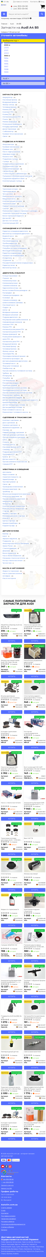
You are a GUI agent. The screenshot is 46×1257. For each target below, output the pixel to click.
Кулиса (5, 457)
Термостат (7, 238)
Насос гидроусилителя (12, 152)
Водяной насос (8, 236)
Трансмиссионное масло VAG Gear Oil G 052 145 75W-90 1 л (11, 1088)
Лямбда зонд (8, 368)
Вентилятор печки (10, 268)
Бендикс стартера (10, 513)
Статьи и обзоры (7, 1227)
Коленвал (6, 298)
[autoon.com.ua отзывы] (9, 1172)
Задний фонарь (8, 479)
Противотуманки (9, 482)
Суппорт (6, 208)
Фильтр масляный (31, 874)
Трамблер (7, 491)
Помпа (5, 119)
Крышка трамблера (10, 523)
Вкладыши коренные (11, 312)
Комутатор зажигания (11, 496)
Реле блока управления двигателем (33, 661)
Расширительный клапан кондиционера (18, 263)
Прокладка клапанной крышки (14, 356)
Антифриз (6, 576)
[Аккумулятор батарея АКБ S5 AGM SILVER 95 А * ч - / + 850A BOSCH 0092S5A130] (11, 971)
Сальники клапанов (10, 285)
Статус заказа (6, 1208)
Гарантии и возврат (8, 1219)
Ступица (6, 161)
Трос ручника (8, 194)
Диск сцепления (9, 423)
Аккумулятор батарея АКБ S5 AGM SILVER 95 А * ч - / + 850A (11, 981)
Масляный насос (9, 305)
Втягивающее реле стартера (14, 516)
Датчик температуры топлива (14, 405)
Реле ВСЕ (6, 518)
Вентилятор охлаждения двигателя (16, 233)
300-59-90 (20, 6)
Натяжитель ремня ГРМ (12, 117)
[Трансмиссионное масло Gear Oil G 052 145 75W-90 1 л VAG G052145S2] (11, 1078)
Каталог (4, 1230)
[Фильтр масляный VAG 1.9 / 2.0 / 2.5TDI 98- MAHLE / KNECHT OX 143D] (34, 1114)
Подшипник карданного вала (14, 178)
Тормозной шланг (9, 203)
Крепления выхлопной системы (15, 388)
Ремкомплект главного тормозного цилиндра (20, 211)
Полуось (6, 442)
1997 (6, 66)
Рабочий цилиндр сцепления (14, 435)
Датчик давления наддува (12, 397)
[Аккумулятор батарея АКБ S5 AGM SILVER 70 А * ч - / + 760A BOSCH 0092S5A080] (34, 794)
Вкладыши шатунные (11, 315)
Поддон (6, 307)
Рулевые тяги (8, 149)
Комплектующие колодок (12, 201)
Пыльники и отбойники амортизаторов (17, 176)
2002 (6, 53)
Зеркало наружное (10, 538)
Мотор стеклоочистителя (13, 560)
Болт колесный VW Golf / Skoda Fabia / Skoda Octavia (34, 768)
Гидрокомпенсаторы (11, 288)
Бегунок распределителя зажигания (17, 494)
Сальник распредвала (11, 295)
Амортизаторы (8, 144)
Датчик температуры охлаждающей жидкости (20, 400)
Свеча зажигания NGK (32, 1052)
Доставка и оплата (20, 2)
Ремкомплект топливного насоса (15, 412)
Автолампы (7, 472)
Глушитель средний (10, 385)
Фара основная (9, 474)
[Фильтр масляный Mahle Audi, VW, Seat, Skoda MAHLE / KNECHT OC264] (11, 651)
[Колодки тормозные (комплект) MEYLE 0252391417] (11, 1114)
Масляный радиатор (11, 241)
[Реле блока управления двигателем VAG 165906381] (34, 651)
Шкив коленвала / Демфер (13, 302)
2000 (6, 47)
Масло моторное (9, 578)
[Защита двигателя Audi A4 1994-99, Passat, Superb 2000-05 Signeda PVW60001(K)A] (34, 1078)
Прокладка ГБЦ (9, 354)
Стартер (6, 511)
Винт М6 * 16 (28, 838)
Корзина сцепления (10, 425)
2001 (6, 50)
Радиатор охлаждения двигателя (15, 231)
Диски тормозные (10, 129)
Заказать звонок (7, 1185)
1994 (6, 58)
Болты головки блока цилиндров (15, 290)
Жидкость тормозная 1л (10, 909)
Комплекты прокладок (11, 358)
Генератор (7, 504)
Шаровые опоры (9, 154)
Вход (42, 2)
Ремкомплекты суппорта (12, 196)
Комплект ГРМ (8, 112)
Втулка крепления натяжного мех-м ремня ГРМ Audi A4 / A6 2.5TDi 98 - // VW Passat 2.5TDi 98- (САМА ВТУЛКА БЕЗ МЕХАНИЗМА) (11, 697)
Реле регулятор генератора (14, 508)
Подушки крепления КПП (12, 452)
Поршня (6, 278)
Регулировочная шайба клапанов (15, 319)
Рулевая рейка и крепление (13, 164)
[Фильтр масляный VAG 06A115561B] (34, 865)
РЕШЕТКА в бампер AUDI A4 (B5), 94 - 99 (11, 625)
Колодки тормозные (10, 126)
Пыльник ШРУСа (9, 444)
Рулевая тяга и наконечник (13, 134)
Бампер (6, 534)
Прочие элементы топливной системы (17, 371)
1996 (6, 64)
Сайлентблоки (8, 171)
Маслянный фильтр (10, 100)
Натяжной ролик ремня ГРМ (13, 329)
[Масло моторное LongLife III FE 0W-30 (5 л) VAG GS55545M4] (34, 616)
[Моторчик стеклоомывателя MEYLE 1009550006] (34, 722)
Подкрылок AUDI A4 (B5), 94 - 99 (11, 1017)
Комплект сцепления (11, 420)
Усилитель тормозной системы (15, 213)
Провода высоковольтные (13, 487)
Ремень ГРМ (7, 109)
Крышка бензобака (10, 402)
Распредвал (7, 293)
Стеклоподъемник (10, 548)
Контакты (34, 2)
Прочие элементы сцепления (14, 437)
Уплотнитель (6, 874)
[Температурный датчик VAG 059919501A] (11, 1043)
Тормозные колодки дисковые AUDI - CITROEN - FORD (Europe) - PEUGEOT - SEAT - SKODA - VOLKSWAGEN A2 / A (11, 839)
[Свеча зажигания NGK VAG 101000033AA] (34, 1043)
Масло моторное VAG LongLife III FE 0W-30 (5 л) (33, 625)
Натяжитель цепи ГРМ (11, 341)
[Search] (42, 14)
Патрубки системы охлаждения (15, 248)
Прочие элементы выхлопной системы (18, 393)
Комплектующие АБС (11, 223)
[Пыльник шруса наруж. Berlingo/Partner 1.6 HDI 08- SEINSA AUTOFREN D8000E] (34, 936)
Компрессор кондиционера (13, 255)
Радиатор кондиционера (12, 253)
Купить (11, 641)
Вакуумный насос (9, 199)
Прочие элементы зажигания (14, 499)
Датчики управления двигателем (15, 361)
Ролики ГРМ (7, 114)
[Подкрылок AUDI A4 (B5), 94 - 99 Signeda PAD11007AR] (11, 1007)
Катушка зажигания (10, 489)
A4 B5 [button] (6, 83)
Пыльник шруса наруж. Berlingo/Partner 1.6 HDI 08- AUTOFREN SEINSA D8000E (34, 945)
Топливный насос (9, 363)
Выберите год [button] (10, 41)
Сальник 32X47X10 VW (9, 945)
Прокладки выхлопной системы (15, 390)
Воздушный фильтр (10, 102)
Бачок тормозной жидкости (13, 216)
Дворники (6, 551)
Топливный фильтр (10, 107)
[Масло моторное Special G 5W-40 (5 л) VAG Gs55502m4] (12, 758)
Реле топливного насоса (12, 410)
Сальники (6, 449)
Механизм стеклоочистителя (14, 558)
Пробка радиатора (10, 243)
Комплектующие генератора (14, 506)
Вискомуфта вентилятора (13, 251)
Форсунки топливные (11, 366)
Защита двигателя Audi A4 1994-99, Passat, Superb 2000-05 (34, 1088)
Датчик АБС (7, 218)
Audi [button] (5, 78)
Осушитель (7, 260)
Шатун (5, 310)
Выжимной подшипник (11, 427)
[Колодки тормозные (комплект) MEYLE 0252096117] (11, 722)
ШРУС (5, 440)
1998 (6, 69)
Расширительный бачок (12, 246)
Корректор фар (9, 525)
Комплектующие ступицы (12, 181)
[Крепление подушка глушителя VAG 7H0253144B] (35, 900)
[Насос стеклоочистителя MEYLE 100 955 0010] (11, 794)
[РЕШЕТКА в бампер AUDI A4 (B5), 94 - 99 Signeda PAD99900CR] (12, 616)
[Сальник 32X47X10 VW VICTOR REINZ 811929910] (11, 936)
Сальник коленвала (10, 300)
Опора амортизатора (11, 169)
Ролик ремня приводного (12, 124)
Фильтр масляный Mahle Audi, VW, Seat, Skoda (10, 661)
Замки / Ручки (8, 546)
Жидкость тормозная (11, 571)
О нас (3, 1210)
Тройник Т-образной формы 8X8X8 (34, 981)
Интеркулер (7, 375)
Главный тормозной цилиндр (14, 206)
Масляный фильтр (10, 346)
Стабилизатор (8, 131)
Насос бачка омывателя (12, 555)
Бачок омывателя (9, 553)
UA (4, 2)
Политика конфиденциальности (13, 1224)
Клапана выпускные (10, 283)
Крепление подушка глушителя (31, 910)
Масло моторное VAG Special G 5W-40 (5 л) (9, 768)
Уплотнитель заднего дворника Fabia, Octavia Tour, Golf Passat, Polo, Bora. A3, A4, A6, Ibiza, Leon (34, 697)
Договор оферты (7, 1221)
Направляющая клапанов (12, 322)
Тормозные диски (9, 191)
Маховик (6, 430)
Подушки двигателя (10, 317)
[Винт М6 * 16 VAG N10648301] (34, 829)
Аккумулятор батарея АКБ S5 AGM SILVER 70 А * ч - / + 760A (34, 803)
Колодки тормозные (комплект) (9, 732)
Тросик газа (7, 563)
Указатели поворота (11, 477)
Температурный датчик (10, 1052)
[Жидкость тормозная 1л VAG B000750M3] (11, 900)
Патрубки (6, 378)
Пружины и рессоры (11, 166)
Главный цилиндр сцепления (13, 432)
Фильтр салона (8, 104)
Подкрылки (7, 541)
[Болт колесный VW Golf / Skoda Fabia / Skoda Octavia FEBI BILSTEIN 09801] (34, 758)
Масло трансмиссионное (12, 573)
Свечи (5, 136)
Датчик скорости (9, 459)
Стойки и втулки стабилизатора (15, 173)
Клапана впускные (10, 281)
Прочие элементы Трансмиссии (15, 462)
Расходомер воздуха (11, 383)
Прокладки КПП (9, 454)
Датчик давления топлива (12, 407)
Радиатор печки (9, 265)
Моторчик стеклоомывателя (31, 732)
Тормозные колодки (10, 189)
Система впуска (9, 380)
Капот (5, 536)
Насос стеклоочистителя (11, 803)
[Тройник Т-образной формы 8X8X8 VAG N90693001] (34, 971)
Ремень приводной (10, 122)
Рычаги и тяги (8, 156)
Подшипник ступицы (10, 159)
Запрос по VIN (6, 1188)
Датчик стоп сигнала (11, 221)
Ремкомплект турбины (11, 395)
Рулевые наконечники (11, 147)
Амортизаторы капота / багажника (16, 543)
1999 (6, 72)
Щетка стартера (9, 521)
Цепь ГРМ (6, 339)
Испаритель (7, 258)
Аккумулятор (8, 97)
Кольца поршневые (10, 276)
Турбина (6, 373)
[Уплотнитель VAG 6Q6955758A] (11, 865)
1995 (6, 61)
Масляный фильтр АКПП (12, 447)
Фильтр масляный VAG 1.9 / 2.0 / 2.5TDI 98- (34, 1123)
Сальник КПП (8, 464)
